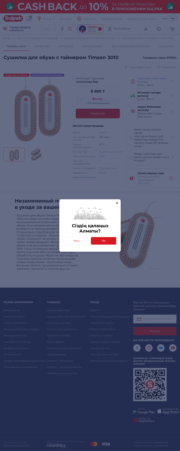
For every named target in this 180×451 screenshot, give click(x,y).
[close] (117, 203)
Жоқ (76, 240)
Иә (103, 240)
